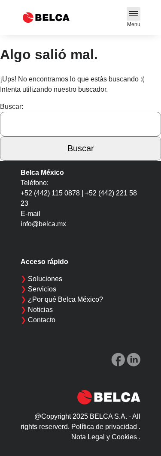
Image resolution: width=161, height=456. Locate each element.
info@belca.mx (43, 224)
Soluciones (45, 278)
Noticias (40, 309)
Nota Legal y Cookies (104, 437)
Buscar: (11, 106)
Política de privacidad (104, 426)
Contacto (41, 320)
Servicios (42, 289)
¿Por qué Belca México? (65, 299)
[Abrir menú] (133, 14)
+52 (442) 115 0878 (50, 193)
